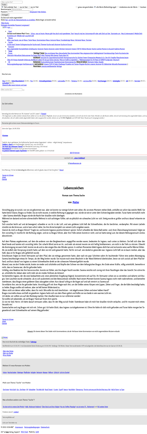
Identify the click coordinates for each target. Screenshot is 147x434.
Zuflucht (56, 372)
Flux (31, 81)
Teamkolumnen (59, 62)
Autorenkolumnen (47, 62)
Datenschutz (45, 427)
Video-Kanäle (98, 62)
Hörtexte (91, 62)
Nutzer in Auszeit (108, 49)
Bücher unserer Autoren (93, 64)
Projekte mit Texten (72, 64)
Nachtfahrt (72, 390)
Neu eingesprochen (86, 53)
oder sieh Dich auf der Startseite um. (108, 33)
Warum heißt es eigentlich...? (69, 60)
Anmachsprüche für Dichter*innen (75, 57)
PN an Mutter (7, 355)
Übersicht (10, 55)
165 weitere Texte (103, 407)
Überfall (4, 179)
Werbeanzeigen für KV (87, 60)
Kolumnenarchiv (70, 62)
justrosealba (61, 81)
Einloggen (5, 15)
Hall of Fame (115, 390)
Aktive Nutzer (87, 49)
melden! (16, 412)
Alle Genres (54, 55)
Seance (66, 390)
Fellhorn (50, 372)
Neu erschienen (50, 53)
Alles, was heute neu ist (15, 40)
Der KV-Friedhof (111, 57)
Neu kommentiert (74, 53)
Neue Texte (28, 40)
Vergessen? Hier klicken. (38, 12)
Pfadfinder (27, 372)
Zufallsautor (33, 49)
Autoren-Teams (43, 49)
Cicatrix (56, 390)
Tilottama (74, 81)
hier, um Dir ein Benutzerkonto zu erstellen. (20, 20)
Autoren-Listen (54, 49)
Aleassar (45, 372)
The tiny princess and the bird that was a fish (97, 390)
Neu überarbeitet (61, 53)
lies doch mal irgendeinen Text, (63, 33)
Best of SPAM (100, 60)
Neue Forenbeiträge (63, 40)
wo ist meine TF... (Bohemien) (85, 407)
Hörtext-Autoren (65, 49)
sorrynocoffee (87, 81)
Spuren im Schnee (7, 175)
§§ (9, 62)
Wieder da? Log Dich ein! (25, 36)
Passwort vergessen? (22, 25)
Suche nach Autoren (53, 44)
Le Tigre (122, 390)
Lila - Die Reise (21, 390)
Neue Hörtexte (76, 40)
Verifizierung (27, 64)
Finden (4, 5)
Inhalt (4, 177)
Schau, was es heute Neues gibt (42, 33)
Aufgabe (33, 372)
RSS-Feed (24, 432)
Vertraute (39, 372)
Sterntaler (137, 81)
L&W (37, 432)
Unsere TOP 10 (76, 49)
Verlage (59, 66)
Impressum (19, 427)
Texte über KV (63, 55)
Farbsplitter (32, 390)
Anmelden (11, 25)
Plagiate (82, 64)
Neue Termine (86, 40)
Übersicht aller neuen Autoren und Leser (14, 85)
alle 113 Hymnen (75, 153)
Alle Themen (46, 55)
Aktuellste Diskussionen (22, 55)
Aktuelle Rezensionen (119, 64)
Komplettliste (23, 49)
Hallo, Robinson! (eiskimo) (33, 407)
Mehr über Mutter (8, 351)
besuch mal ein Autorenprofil (85, 33)
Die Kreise (6, 390)
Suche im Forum (66, 44)
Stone (61, 170)
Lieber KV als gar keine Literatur (48, 60)
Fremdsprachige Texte (111, 53)
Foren (10, 53)
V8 (27, 390)
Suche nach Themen (39, 44)
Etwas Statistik (18, 60)
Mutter (76, 202)
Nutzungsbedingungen (15, 64)
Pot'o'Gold (13, 390)
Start (10, 31)
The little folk (40, 390)
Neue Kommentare (39, 40)
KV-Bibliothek (107, 64)
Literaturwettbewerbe (48, 66)
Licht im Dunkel (64, 372)
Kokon (5, 372)
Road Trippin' (49, 390)
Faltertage (20, 372)
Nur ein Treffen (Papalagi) (68, 407)
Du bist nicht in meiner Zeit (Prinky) (13, 407)
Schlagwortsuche (26, 44)
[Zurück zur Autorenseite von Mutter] (4, 337)
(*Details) (43, 114)
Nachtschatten (12, 372)
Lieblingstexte (98, 53)
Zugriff (61, 390)
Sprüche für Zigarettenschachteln (52, 57)
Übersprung (79, 390)
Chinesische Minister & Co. (96, 57)
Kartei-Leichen (97, 49)
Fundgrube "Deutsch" (112, 60)
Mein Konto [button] (5, 23)
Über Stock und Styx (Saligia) (51, 407)
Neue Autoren (51, 40)
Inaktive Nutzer (119, 49)
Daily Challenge (59, 64)
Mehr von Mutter (8, 353)
